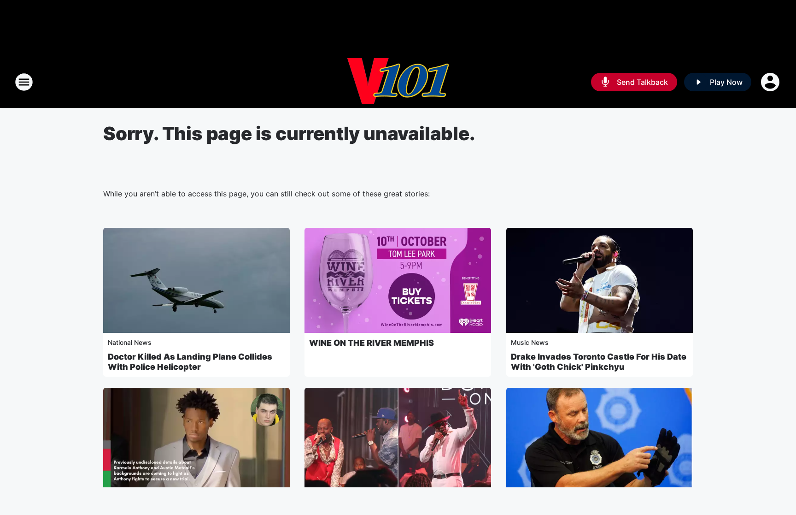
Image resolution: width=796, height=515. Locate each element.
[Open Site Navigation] (24, 82)
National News (130, 342)
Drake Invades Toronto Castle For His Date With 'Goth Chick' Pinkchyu (598, 362)
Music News (530, 342)
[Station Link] (398, 82)
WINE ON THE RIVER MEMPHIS (371, 343)
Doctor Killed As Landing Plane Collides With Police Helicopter (190, 362)
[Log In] (771, 82)
